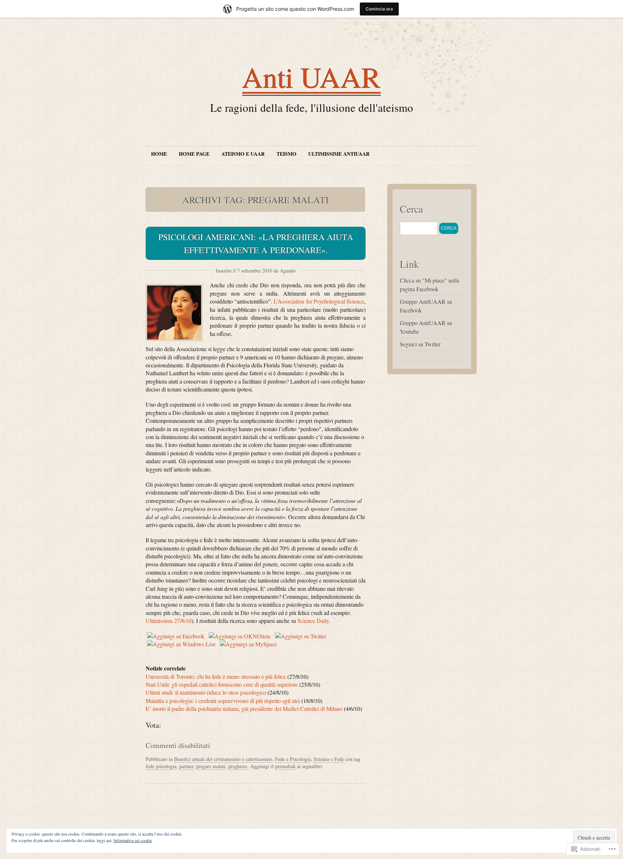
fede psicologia (161, 766)
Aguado (288, 270)
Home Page (194, 154)
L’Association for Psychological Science (319, 301)
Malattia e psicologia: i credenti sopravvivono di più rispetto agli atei (223, 700)
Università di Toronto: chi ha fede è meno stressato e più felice (216, 676)
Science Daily (313, 620)
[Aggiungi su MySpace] (248, 644)
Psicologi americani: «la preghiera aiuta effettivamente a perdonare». (255, 243)
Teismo (286, 154)
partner (186, 766)
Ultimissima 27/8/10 (168, 620)
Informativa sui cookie (133, 840)
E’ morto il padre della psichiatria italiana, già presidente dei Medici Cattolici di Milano (244, 708)
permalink (285, 766)
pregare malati (210, 766)
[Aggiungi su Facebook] (175, 636)
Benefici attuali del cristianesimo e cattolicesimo (223, 759)
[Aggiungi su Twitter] (300, 636)
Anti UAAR (311, 77)
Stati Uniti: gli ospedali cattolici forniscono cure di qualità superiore (222, 684)
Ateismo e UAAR (243, 154)
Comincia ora (379, 9)
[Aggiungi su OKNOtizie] (240, 636)
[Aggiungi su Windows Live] (181, 644)
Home (159, 154)
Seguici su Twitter (420, 344)
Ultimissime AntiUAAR (339, 154)
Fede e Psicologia (293, 759)
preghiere (237, 766)
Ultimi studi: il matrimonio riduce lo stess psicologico (207, 692)
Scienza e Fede (329, 759)
